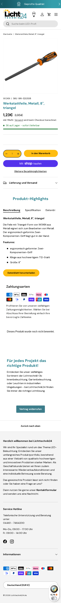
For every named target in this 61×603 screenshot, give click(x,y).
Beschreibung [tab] (11, 210)
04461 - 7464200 (13, 523)
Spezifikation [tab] (33, 210)
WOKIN (6, 98)
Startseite (7, 34)
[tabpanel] (30, 240)
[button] (49, 14)
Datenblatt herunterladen (21, 272)
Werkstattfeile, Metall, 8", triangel (29, 34)
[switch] (54, 598)
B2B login (33, 14)
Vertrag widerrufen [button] (30, 409)
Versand (19, 120)
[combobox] (30, 23)
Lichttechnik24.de (19, 595)
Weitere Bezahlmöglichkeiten (30, 171)
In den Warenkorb (40, 153)
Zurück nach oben (30, 426)
